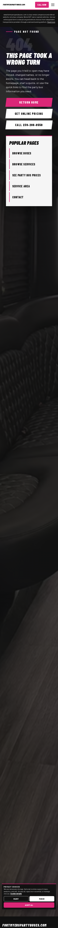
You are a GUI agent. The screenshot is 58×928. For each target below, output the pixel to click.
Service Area (21, 186)
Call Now (41, 4)
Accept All (29, 905)
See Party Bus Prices (26, 175)
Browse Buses (21, 153)
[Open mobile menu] (53, 4)
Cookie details (16, 894)
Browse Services (23, 164)
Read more (51, 22)
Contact (17, 197)
